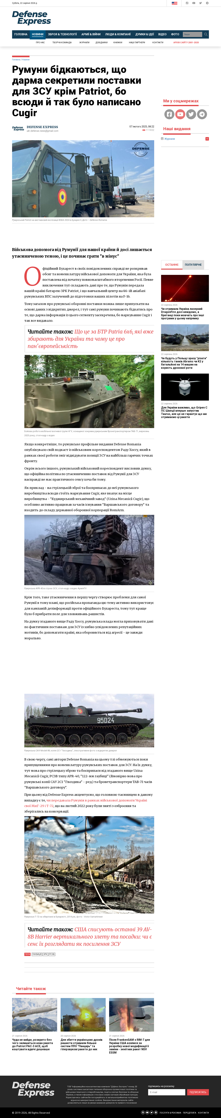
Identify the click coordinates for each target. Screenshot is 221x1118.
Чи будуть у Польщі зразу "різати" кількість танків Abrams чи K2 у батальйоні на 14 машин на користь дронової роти (184, 363)
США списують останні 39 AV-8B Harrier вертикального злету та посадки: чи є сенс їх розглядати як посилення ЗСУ (90, 936)
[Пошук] (206, 34)
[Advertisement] (139, 18)
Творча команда (61, 42)
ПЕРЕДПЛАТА (189, 1113)
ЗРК (45, 954)
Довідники (101, 42)
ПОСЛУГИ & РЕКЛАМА (170, 1113)
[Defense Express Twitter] (201, 3)
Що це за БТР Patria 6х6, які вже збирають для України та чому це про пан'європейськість (90, 338)
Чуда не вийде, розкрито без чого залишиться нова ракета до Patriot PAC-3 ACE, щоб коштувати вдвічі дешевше (32, 1044)
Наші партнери (137, 42)
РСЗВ (52, 954)
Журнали (84, 42)
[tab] (172, 265)
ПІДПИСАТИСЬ (198, 1092)
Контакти (157, 42)
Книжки (117, 42)
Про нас (40, 42)
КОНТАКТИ (203, 1113)
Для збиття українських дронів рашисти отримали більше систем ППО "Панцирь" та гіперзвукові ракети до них (81, 1044)
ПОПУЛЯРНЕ (193, 264)
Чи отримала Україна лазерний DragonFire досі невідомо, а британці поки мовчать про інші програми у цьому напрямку (182, 313)
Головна (16, 59)
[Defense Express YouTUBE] (194, 3)
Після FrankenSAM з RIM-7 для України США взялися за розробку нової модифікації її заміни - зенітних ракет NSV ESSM (129, 1046)
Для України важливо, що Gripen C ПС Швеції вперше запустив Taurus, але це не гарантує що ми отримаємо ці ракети (184, 412)
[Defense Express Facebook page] (187, 3)
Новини (26, 59)
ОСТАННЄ (172, 264)
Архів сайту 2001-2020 (186, 42)
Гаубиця (36, 954)
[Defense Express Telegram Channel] (207, 3)
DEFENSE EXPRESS (42, 127)
